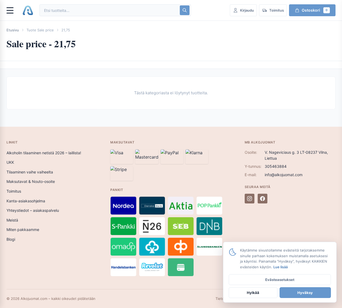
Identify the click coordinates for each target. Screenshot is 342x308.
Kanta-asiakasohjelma (25, 201)
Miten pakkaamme (22, 229)
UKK (10, 162)
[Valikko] (12, 10)
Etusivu (12, 30)
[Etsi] (185, 10)
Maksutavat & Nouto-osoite (30, 181)
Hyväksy (305, 292)
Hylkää (253, 292)
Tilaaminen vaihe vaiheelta (29, 172)
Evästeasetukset (279, 279)
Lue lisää (280, 267)
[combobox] (109, 10)
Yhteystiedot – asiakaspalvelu (32, 210)
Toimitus (13, 191)
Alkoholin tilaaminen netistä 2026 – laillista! (43, 152)
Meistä (12, 220)
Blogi (10, 239)
